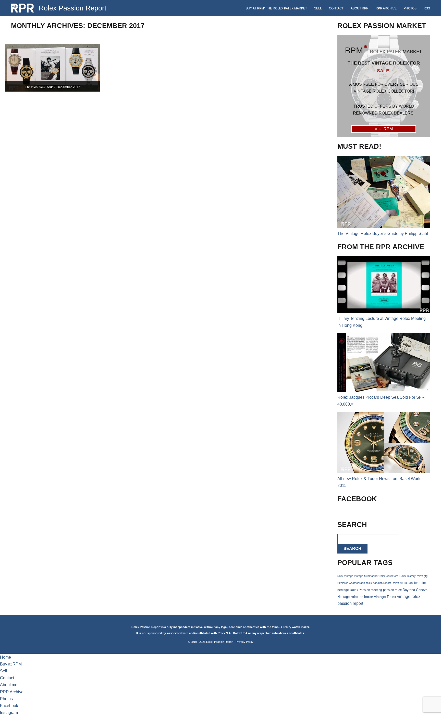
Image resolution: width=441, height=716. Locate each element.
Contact (336, 8)
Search (352, 548)
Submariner (371, 575)
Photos (410, 8)
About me (8, 685)
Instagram (9, 712)
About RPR (360, 8)
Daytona (409, 590)
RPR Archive (386, 8)
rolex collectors (388, 575)
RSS (427, 8)
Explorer (342, 582)
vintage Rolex (385, 597)
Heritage (343, 597)
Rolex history (407, 575)
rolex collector (362, 597)
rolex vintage (345, 575)
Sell (318, 8)
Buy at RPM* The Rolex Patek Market (276, 8)
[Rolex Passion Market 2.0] (383, 86)
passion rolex (392, 590)
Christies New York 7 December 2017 (52, 87)
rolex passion (409, 582)
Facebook (9, 706)
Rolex (395, 582)
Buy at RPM (11, 664)
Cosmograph (357, 582)
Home (5, 657)
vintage (358, 575)
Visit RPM (384, 129)
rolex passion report (378, 582)
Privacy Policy (244, 641)
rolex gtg (422, 575)
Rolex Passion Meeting (366, 590)
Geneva (421, 590)
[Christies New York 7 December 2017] (52, 68)
